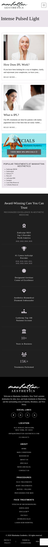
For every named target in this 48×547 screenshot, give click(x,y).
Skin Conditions (24, 452)
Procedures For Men (24, 493)
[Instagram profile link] (20, 415)
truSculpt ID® (10, 178)
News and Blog (24, 467)
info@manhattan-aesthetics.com (24, 433)
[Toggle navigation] (43, 5)
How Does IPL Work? (16, 64)
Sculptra (9, 180)
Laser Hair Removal (12, 182)
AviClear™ (24, 511)
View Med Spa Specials (23, 152)
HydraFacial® (24, 519)
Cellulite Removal (12, 185)
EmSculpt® (10, 171)
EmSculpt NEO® (11, 169)
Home (24, 449)
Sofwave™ (9, 173)
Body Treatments (24, 486)
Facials (24, 515)
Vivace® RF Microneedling (24, 504)
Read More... (10, 77)
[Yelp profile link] (34, 415)
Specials (24, 463)
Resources (24, 456)
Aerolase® (24, 508)
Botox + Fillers (24, 489)
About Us (24, 460)
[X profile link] (27, 415)
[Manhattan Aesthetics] (14, 5)
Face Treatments (24, 482)
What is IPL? (11, 114)
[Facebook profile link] (13, 415)
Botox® (9, 176)
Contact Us (24, 470)
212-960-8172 (24, 437)
